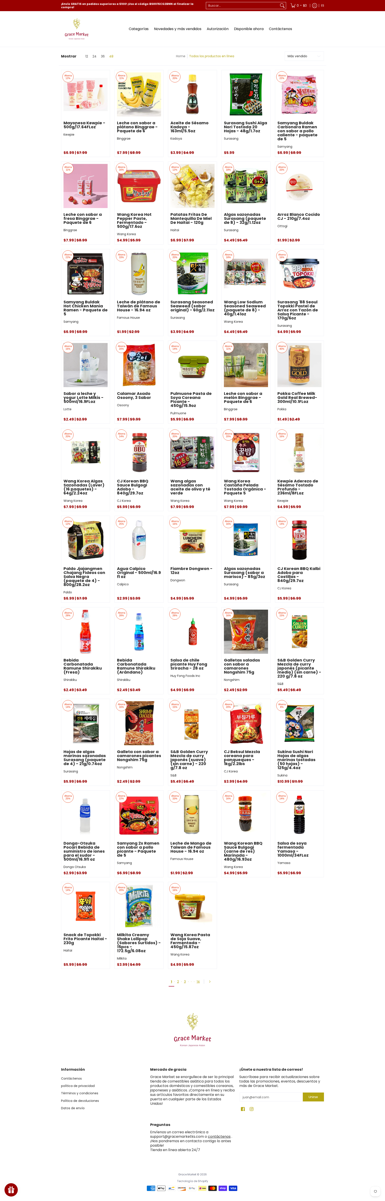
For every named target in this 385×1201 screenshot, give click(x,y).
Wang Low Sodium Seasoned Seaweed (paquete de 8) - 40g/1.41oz (245, 308)
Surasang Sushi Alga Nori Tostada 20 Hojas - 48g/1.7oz (245, 127)
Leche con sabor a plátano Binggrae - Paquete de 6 (137, 127)
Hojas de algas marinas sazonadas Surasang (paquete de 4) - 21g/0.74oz (84, 757)
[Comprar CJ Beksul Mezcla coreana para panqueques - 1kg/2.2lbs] (246, 723)
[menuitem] (298, 5)
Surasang (231, 138)
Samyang (284, 146)
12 (86, 56)
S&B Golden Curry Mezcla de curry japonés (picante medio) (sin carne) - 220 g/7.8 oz (299, 668)
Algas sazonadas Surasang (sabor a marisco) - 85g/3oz (244, 572)
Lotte (67, 409)
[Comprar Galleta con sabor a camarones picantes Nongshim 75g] (139, 723)
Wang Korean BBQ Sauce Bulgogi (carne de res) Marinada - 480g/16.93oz (243, 851)
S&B (280, 684)
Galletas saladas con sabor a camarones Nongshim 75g (242, 666)
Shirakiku (70, 680)
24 (94, 56)
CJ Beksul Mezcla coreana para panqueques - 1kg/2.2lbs (242, 757)
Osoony (123, 405)
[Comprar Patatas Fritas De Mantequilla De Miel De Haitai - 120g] (192, 186)
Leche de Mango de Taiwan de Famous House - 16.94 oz (190, 847)
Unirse (313, 1097)
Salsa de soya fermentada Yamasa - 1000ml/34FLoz (293, 849)
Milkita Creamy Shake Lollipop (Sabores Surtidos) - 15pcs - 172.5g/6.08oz (139, 943)
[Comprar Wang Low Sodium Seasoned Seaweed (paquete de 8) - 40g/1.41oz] (246, 273)
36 (103, 56)
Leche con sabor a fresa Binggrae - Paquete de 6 (82, 218)
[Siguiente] (211, 981)
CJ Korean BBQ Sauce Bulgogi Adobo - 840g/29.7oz (132, 487)
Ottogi (282, 226)
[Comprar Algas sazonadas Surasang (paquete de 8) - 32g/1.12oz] (246, 186)
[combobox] (242, 5)
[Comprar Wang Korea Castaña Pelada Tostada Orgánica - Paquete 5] (246, 453)
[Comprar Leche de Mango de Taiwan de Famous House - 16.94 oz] (192, 815)
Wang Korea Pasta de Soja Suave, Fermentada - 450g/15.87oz (190, 941)
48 (111, 56)
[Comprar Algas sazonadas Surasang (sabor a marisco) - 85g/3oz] (246, 540)
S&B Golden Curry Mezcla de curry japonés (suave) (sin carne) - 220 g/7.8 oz (189, 759)
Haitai (174, 230)
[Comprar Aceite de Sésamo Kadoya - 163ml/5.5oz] (192, 94)
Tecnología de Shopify (192, 1181)
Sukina (282, 775)
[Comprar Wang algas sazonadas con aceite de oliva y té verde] (192, 453)
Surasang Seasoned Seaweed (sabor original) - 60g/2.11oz (192, 306)
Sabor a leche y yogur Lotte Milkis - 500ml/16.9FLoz (83, 397)
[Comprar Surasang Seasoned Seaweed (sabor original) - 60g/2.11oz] (192, 273)
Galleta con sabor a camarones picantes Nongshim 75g (139, 755)
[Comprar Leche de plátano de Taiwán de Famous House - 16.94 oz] (139, 273)
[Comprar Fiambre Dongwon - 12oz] (192, 540)
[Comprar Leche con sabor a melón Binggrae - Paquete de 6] (246, 365)
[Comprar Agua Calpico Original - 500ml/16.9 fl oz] (139, 540)
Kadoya (176, 138)
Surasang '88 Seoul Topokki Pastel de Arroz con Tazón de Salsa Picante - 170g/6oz (297, 310)
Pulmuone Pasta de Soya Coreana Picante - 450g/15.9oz (191, 399)
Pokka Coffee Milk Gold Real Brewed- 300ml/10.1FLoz (297, 397)
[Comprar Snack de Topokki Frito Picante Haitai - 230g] (85, 906)
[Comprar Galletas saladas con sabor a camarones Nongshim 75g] (246, 632)
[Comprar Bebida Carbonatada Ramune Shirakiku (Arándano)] (139, 632)
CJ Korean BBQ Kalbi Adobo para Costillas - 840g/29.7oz (298, 574)
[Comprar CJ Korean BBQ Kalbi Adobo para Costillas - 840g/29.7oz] (299, 540)
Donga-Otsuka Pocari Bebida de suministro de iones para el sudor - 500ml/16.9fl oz (84, 851)
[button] (243, 1109)
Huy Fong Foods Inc (185, 676)
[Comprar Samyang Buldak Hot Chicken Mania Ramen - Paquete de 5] (85, 273)
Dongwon (177, 580)
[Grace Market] (76, 29)
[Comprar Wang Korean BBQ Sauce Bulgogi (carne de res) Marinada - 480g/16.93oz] (246, 815)
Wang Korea (126, 234)
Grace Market (187, 1174)
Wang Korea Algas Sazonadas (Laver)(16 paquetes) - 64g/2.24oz (83, 487)
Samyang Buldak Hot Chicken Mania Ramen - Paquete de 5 (85, 308)
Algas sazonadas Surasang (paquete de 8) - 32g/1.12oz (245, 218)
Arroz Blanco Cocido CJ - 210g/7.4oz (298, 216)
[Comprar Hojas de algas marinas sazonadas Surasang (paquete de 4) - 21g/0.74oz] (85, 723)
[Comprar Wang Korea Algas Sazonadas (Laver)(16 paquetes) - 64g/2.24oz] (85, 453)
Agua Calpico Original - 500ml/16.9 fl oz (139, 572)
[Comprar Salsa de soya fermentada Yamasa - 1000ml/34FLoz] (299, 815)
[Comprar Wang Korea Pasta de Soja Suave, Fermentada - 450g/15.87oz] (192, 906)
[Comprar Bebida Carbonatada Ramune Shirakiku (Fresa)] (85, 632)
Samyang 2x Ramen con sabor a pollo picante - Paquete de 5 (138, 849)
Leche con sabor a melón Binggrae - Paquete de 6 (243, 397)
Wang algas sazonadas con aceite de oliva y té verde (190, 487)
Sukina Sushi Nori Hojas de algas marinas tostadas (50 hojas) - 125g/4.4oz (296, 759)
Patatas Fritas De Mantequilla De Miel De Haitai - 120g (191, 218)
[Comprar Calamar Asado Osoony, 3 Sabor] (139, 365)
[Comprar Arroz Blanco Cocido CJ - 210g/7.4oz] (299, 186)
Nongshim (232, 680)
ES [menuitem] (322, 5)
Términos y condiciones (79, 1093)
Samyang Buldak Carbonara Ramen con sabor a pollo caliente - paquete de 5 (297, 131)
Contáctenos (71, 1078)
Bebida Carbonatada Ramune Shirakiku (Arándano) (136, 666)
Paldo (67, 592)
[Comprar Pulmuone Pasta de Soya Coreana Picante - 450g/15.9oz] (192, 365)
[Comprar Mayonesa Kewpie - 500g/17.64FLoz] (85, 94)
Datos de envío (73, 1108)
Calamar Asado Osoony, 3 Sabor (134, 395)
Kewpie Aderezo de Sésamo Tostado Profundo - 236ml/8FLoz (297, 487)
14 (198, 981)
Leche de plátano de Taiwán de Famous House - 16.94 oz (138, 306)
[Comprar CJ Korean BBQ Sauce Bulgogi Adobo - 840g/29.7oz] (139, 453)
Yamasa (283, 863)
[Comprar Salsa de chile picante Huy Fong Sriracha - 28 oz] (192, 632)
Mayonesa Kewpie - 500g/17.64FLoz (84, 125)
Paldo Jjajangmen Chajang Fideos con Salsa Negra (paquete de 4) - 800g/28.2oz (84, 576)
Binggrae (124, 138)
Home (180, 56)
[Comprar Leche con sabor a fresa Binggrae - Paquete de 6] (85, 186)
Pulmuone (178, 413)
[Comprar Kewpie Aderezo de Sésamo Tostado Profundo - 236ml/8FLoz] (299, 453)
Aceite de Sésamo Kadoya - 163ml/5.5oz (189, 127)
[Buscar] (282, 5)
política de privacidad (78, 1086)
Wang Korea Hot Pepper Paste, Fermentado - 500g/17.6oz (134, 220)
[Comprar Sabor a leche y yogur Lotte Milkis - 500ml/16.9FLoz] (85, 365)
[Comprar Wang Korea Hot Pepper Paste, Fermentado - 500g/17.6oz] (139, 186)
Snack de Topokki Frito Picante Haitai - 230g (85, 939)
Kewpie (68, 134)
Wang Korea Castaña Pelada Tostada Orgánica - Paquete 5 (245, 487)
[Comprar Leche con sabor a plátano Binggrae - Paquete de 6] (139, 94)
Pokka (281, 409)
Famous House (128, 317)
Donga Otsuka (74, 867)
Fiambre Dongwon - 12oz (191, 570)
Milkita (122, 958)
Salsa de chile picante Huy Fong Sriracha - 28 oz (188, 664)
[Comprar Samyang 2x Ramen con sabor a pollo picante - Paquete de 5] (139, 815)
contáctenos (219, 1136)
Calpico (123, 584)
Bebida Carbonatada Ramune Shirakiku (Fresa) (82, 666)
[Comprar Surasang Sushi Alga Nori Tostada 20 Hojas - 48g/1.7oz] (246, 94)
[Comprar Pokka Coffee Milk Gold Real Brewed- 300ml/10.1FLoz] (299, 365)
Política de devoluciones (80, 1101)
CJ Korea (124, 500)
